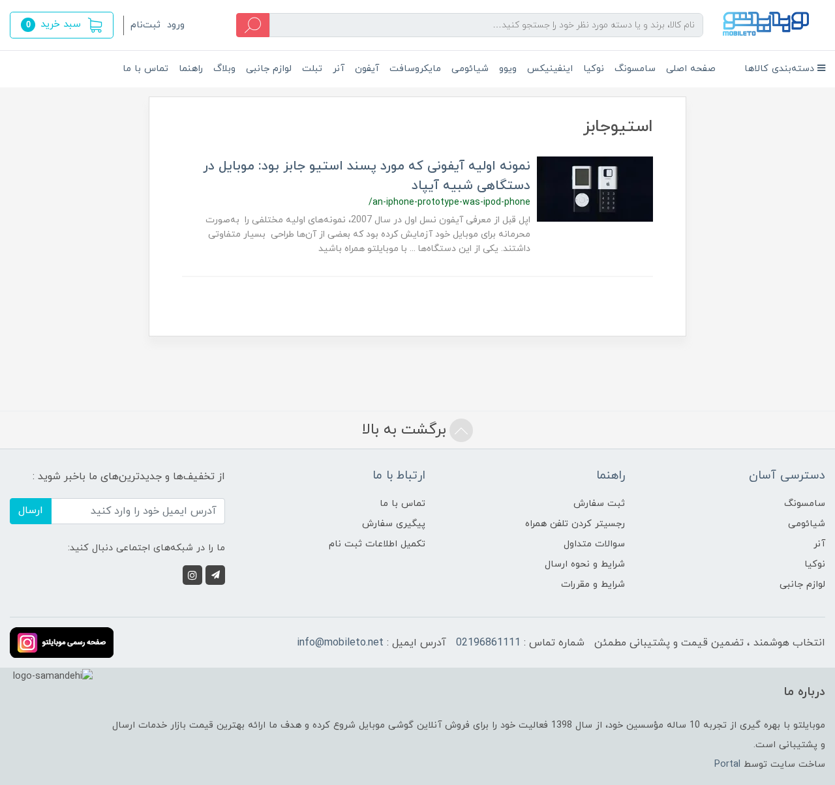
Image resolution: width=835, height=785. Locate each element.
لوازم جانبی (269, 69)
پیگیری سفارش (393, 524)
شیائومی (470, 69)
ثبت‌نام (145, 25)
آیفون (367, 69)
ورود (176, 25)
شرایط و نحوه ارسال (585, 564)
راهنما (191, 69)
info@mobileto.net (340, 643)
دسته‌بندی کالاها (780, 69)
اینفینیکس (550, 69)
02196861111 (488, 643)
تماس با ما (145, 69)
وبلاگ (224, 69)
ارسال (30, 510)
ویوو (508, 69)
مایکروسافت (415, 69)
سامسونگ (635, 69)
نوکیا (593, 69)
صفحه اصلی (691, 69)
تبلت (312, 69)
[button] (62, 25)
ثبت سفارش (599, 504)
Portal (727, 764)
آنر (338, 69)
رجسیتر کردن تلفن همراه (575, 524)
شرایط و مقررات (593, 584)
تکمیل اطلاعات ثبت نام (377, 544)
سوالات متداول (594, 544)
